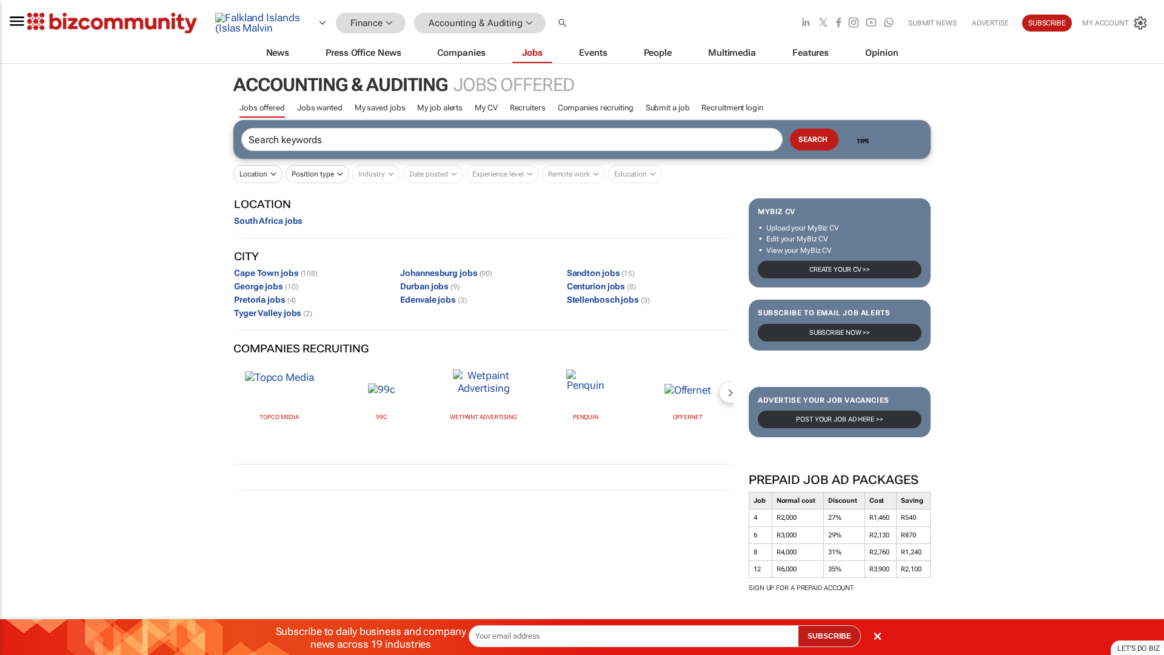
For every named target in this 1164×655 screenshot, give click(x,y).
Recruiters (528, 107)
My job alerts (440, 107)
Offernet (688, 417)
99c (381, 417)
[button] (564, 23)
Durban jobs (430, 286)
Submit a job (668, 107)
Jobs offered (262, 107)
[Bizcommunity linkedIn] (805, 23)
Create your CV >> (839, 270)
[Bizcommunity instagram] (853, 23)
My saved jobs (380, 107)
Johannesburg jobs (446, 273)
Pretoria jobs (265, 299)
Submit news (932, 23)
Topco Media (279, 417)
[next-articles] (730, 392)
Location (253, 174)
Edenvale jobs (433, 299)
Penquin (585, 417)
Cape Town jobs (276, 273)
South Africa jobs (268, 221)
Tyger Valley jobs (273, 313)
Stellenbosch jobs (608, 299)
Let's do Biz (1138, 648)
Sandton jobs (601, 273)
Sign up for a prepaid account (801, 588)
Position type (313, 174)
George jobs (266, 286)
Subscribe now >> (839, 333)
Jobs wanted (320, 107)
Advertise (990, 23)
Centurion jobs (601, 286)
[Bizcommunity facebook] (838, 23)
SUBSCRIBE (829, 636)
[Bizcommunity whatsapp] (888, 23)
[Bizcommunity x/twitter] (823, 23)
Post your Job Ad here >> (839, 419)
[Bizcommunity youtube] (871, 23)
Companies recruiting (596, 107)
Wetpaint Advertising (483, 417)
